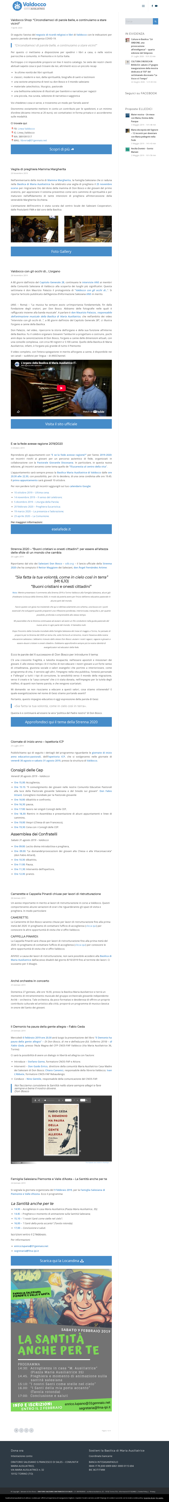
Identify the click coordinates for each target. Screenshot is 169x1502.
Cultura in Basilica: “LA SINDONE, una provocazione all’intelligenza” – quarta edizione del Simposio (143, 46)
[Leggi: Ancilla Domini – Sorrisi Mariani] (127, 149)
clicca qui (91, 925)
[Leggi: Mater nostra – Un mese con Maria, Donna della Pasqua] (127, 115)
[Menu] (143, 5)
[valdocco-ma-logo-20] (29, 6)
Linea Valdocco (26, 128)
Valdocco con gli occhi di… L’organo (35, 271)
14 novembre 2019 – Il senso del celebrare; (38, 497)
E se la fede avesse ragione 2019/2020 (37, 443)
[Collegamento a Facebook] (152, 6)
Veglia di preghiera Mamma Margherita (38, 169)
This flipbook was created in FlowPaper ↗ (98, 1162)
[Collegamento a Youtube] (156, 6)
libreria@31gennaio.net (33, 140)
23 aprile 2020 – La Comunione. (31, 516)
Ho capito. (159, 1498)
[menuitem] (143, 5)
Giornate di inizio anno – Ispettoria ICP (37, 741)
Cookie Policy (143, 1492)
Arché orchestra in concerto (30, 980)
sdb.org (69, 563)
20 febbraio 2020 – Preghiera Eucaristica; (37, 506)
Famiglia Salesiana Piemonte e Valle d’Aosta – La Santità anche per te (59, 1179)
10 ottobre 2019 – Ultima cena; (31, 492)
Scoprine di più (149, 1498)
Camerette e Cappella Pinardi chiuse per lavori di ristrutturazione (56, 894)
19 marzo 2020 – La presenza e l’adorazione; (39, 511)
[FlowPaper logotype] (17, 1162)
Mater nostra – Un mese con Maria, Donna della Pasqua (142, 118)
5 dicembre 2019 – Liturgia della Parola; (36, 501)
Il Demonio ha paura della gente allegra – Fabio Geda (48, 1026)
